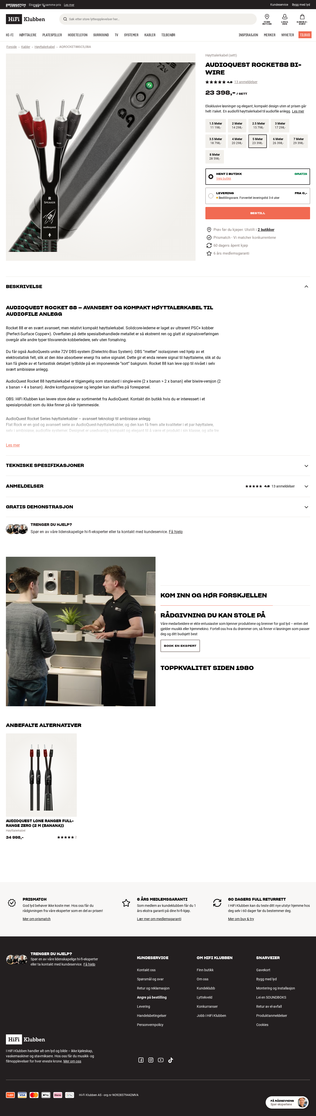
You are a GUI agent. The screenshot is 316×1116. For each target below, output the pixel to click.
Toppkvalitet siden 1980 (207, 644)
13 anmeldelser (245, 82)
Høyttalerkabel (45, 47)
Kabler (25, 47)
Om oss (202, 979)
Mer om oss (72, 1061)
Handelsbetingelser (151, 1016)
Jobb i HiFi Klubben (211, 1016)
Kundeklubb (206, 988)
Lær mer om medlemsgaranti (159, 919)
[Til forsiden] (25, 19)
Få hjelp (176, 532)
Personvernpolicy (150, 1025)
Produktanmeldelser (271, 1016)
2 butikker (266, 230)
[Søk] (65, 19)
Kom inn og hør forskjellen (213, 604)
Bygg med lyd (301, 4)
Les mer (69, 4)
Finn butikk (205, 970)
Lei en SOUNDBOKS (271, 997)
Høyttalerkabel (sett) (221, 55)
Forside (11, 47)
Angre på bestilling (152, 997)
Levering (143, 1006)
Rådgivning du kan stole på (212, 624)
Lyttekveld (204, 997)
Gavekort (263, 970)
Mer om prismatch (37, 919)
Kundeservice (279, 4)
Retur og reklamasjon (153, 988)
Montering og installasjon (275, 988)
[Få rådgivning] (302, 1102)
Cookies (262, 1025)
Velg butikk (223, 178)
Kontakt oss (146, 970)
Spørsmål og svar (150, 979)
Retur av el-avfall (269, 1006)
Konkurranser (207, 1006)
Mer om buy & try (241, 919)
